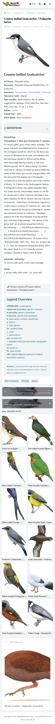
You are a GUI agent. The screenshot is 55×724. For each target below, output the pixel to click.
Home (8, 13)
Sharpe (15, 110)
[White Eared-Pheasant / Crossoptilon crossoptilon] (40, 578)
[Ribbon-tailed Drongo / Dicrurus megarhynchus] (14, 504)
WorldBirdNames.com (25, 716)
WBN (9, 26)
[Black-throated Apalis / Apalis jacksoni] (40, 504)
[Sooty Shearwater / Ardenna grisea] (40, 541)
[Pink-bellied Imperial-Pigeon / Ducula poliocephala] (40, 430)
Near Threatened (11, 381)
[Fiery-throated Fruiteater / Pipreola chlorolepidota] (40, 467)
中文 (34, 4)
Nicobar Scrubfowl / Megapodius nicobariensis (24, 706)
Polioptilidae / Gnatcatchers (36, 13)
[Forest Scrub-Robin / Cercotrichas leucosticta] (14, 430)
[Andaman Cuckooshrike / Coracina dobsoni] (14, 541)
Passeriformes (18, 13)
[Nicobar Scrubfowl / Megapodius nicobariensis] (27, 675)
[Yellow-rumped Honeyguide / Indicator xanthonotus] (14, 578)
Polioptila (46, 92)
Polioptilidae (34, 92)
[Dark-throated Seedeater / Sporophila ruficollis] (14, 615)
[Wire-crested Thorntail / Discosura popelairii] (14, 467)
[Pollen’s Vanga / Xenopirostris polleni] (40, 615)
